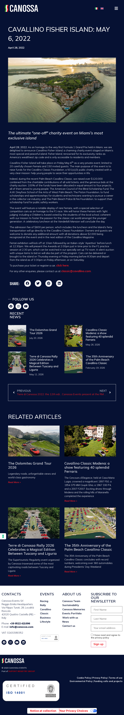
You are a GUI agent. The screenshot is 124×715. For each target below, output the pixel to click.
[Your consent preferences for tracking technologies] (3, 536)
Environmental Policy (81, 681)
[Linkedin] (23, 642)
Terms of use (115, 677)
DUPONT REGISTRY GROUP (21, 671)
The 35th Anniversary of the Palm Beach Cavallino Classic (100, 360)
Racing (44, 601)
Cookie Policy (84, 677)
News (65, 621)
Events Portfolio (72, 613)
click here (62, 265)
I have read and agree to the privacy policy (105, 636)
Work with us (70, 617)
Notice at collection (43, 710)
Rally (43, 605)
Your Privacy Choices (73, 710)
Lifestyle (45, 621)
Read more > (14, 482)
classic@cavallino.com (76, 271)
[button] (116, 8)
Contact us (68, 625)
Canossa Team (71, 601)
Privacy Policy (99, 677)
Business (45, 617)
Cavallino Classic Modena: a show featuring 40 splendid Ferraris (99, 334)
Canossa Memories (73, 609)
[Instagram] (18, 306)
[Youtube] (26, 306)
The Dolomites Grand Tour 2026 (43, 331)
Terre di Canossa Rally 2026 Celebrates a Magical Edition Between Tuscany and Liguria (43, 363)
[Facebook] (11, 306)
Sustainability (70, 605)
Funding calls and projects (108, 681)
